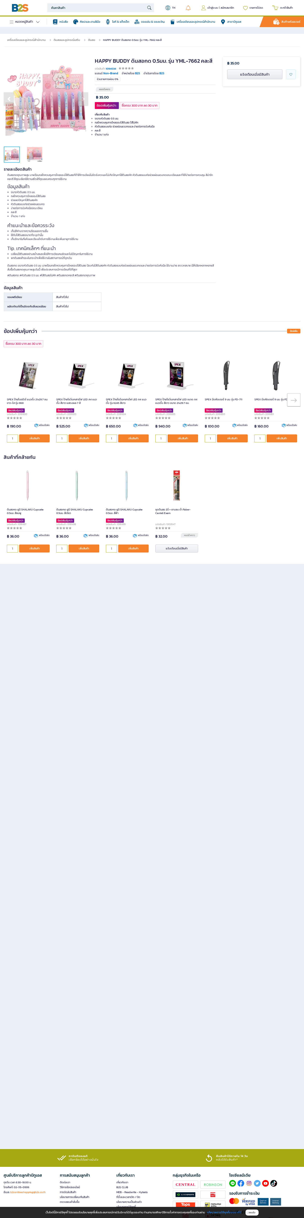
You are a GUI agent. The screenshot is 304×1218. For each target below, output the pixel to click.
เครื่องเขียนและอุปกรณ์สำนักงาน (26, 40)
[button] (9, 99)
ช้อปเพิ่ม (294, 331)
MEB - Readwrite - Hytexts (132, 1192)
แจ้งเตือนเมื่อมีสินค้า (255, 74)
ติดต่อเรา (65, 1182)
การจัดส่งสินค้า (68, 1192)
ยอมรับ (252, 1212)
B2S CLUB (122, 1187)
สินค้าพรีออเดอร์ (290, 22)
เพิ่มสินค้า (34, 438)
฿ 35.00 (102, 97)
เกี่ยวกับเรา (122, 1182)
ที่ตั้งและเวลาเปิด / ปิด (128, 1197)
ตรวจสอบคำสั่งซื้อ (69, 1202)
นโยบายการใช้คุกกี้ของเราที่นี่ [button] (224, 1212)
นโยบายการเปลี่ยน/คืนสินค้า (74, 1197)
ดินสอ (91, 40)
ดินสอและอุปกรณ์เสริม (67, 40)
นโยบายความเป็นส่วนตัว (129, 1202)
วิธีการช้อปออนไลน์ (70, 1187)
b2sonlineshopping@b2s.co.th (28, 1192)
